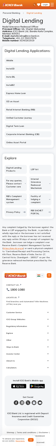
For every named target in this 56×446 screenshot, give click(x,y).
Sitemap (10, 432)
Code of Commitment (35, 436)
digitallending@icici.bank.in (24, 35)
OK (30, 440)
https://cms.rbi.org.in (13, 248)
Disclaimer (43, 432)
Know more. (20, 441)
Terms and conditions (26, 432)
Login (45, 4)
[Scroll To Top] (49, 275)
